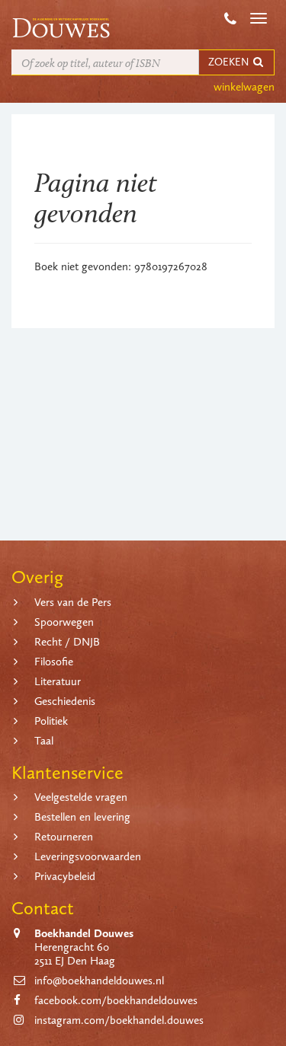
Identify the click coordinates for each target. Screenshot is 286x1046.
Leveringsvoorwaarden (87, 856)
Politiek (51, 721)
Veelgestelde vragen (80, 797)
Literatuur (57, 681)
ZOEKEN (229, 62)
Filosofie (53, 661)
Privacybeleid (64, 876)
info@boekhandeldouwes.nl (99, 980)
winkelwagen (244, 87)
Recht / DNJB (67, 642)
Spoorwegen (64, 622)
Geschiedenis (64, 701)
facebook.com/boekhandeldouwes (116, 1000)
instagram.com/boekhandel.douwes (119, 1020)
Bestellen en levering (82, 817)
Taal (43, 741)
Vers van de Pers (72, 602)
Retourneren (63, 836)
